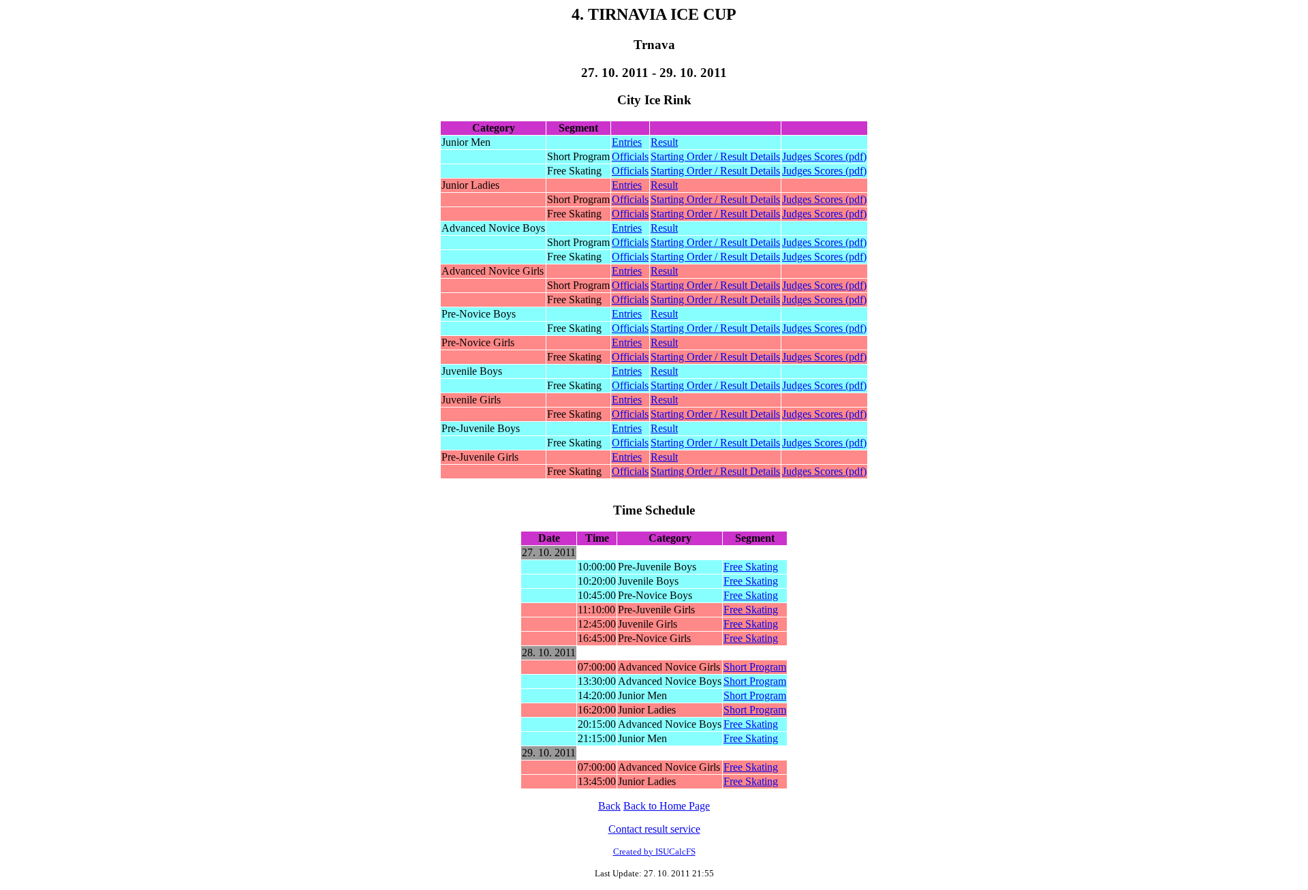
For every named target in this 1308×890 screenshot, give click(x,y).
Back (609, 806)
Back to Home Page (666, 806)
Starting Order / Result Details (715, 156)
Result (664, 142)
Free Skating (750, 566)
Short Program (754, 667)
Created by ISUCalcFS (654, 851)
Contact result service (654, 829)
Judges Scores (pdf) (824, 156)
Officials (630, 156)
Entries (627, 142)
